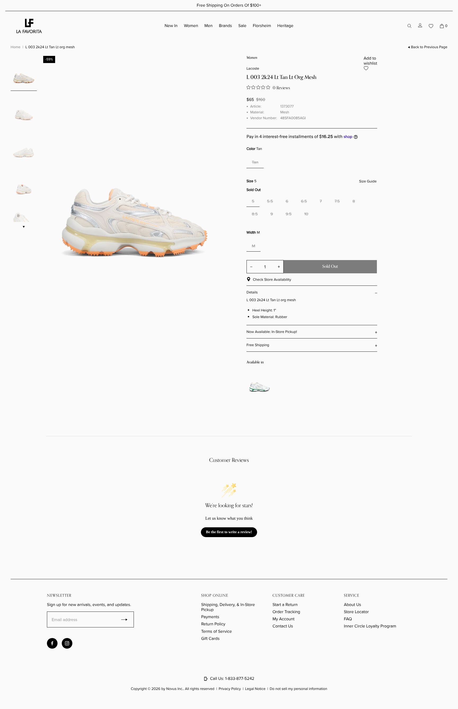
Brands (225, 26)
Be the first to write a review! (229, 532)
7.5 (337, 201)
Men (208, 26)
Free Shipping (257, 345)
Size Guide (368, 181)
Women (191, 26)
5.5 (270, 201)
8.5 (255, 214)
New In (171, 26)
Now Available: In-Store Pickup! (271, 331)
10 (306, 214)
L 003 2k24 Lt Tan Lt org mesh (50, 47)
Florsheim (262, 26)
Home (15, 47)
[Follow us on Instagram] (67, 643)
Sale (242, 26)
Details (252, 292)
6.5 (304, 201)
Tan (255, 162)
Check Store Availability (272, 279)
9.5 (289, 214)
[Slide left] (249, 382)
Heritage (285, 26)
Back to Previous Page (429, 47)
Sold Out (330, 266)
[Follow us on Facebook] (52, 643)
